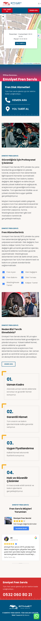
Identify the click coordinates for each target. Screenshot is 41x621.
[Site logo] (12, 3)
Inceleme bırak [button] (21, 528)
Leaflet (18, 63)
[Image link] (20, 607)
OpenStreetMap (28, 63)
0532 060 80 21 (17, 594)
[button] (3, 16)
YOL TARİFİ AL (7, 10)
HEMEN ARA (33, 10)
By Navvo (26, 615)
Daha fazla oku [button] (9, 557)
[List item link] (11, 272)
